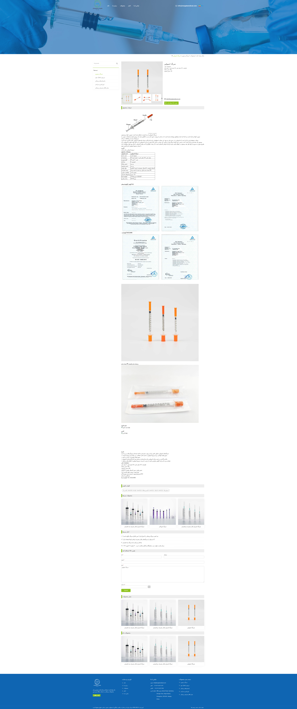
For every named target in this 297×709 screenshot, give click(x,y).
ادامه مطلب (97, 695)
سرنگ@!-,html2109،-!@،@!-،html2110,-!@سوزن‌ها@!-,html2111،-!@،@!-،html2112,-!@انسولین (146, 490)
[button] (162, 98)
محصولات (192, 55)
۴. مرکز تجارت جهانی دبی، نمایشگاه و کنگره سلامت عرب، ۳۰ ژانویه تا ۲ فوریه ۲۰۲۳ (142, 545)
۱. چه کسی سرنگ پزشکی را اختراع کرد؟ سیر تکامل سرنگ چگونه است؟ (139, 536)
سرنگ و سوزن (185, 55)
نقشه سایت (201, 707)
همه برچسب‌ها (194, 707)
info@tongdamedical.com (187, 6)
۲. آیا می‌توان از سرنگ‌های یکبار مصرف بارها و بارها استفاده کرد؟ (137, 539)
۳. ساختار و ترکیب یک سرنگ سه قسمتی (131, 542)
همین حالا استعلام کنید (172, 103)
